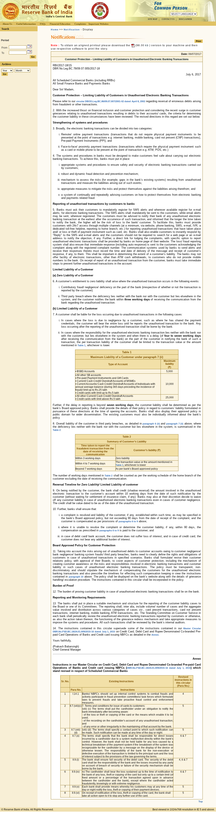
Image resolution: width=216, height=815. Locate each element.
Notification (72, 29)
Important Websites (98, 24)
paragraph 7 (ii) (174, 423)
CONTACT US (168, 19)
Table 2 (57, 430)
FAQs (43, 24)
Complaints (80, 24)
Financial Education (60, 24)
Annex (155, 634)
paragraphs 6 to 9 (128, 521)
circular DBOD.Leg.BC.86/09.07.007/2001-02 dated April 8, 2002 (110, 101)
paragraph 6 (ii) (151, 423)
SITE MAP (152, 19)
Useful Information (26, 24)
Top (200, 801)
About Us (7, 24)
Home (54, 29)
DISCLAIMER (185, 19)
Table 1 (81, 345)
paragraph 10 (76, 576)
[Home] (36, 20)
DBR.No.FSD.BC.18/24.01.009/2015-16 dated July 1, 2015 (159, 668)
